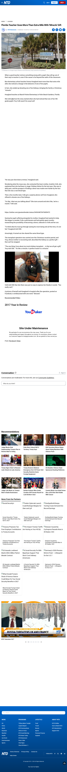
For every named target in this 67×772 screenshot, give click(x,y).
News (3, 21)
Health (3, 735)
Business (4, 730)
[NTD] (5, 753)
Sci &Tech (4, 738)
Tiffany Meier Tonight (24, 723)
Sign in (54, 2)
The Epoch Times (15, 341)
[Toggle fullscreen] (59, 635)
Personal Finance (40, 733)
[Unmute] (63, 630)
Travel (37, 725)
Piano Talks (21, 740)
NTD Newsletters (56, 728)
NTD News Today (23, 735)
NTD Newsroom (12, 29)
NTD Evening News (23, 728)
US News (10, 21)
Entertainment (6, 740)
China (3, 725)
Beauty (37, 728)
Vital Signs (21, 743)
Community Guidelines (46, 378)
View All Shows (22, 745)
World (3, 728)
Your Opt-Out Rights (33, 767)
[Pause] (4, 635)
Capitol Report (22, 725)
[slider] (33, 633)
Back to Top (64, 763)
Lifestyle (38, 719)
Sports (3, 743)
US (2, 723)
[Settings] (62, 635)
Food (36, 723)
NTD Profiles (55, 723)
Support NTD (55, 730)
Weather (4, 733)
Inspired (37, 735)
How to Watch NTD (57, 725)
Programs (22, 719)
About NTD (56, 719)
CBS (12, 99)
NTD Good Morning (23, 733)
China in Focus (22, 730)
